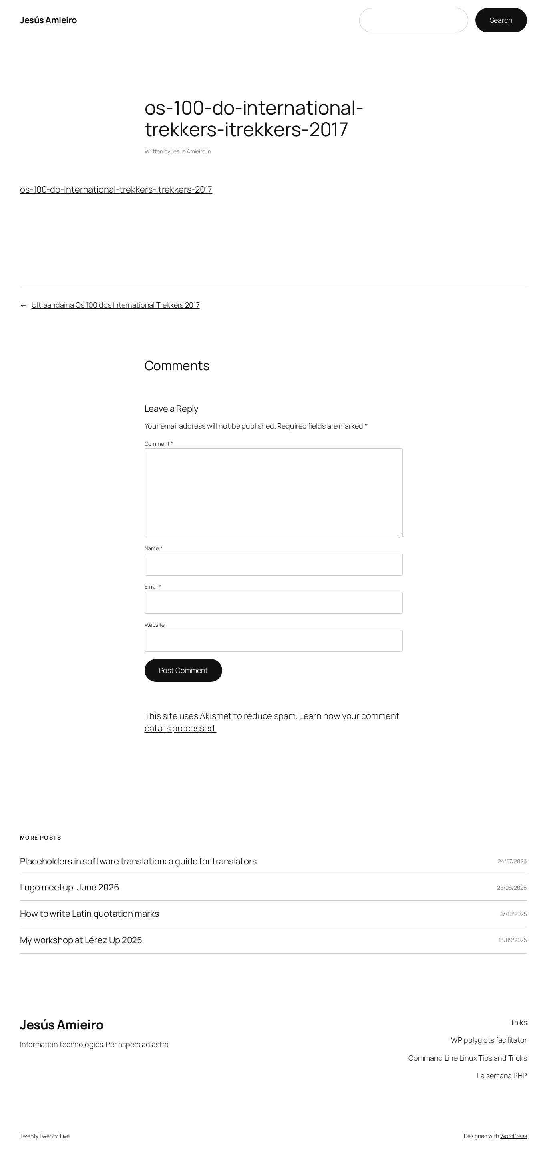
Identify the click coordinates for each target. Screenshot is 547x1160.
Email (153, 586)
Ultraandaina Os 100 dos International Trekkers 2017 (116, 305)
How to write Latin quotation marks (89, 914)
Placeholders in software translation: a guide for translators (138, 861)
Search (501, 20)
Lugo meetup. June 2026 (69, 887)
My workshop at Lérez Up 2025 (81, 940)
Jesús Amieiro (48, 20)
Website (155, 624)
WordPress (513, 1136)
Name (154, 548)
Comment (159, 443)
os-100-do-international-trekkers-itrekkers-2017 (116, 189)
